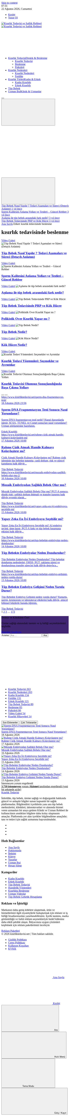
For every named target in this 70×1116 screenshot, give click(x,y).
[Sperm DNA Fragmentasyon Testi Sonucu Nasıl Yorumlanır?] (35, 728)
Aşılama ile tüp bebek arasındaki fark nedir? (32, 292)
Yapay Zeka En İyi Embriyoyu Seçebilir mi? (25, 759)
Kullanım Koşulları (18, 945)
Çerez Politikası (16, 942)
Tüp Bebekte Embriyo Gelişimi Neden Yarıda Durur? (30, 777)
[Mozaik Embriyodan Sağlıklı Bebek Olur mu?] (27, 747)
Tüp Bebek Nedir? (14, 332)
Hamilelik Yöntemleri (19, 887)
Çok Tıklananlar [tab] (29, 722)
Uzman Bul (24, 91)
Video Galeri (8, 240)
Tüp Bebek (14, 88)
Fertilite (19, 76)
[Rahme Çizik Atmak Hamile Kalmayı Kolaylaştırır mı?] (32, 737)
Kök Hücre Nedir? (14, 345)
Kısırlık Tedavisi (27, 58)
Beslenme (20, 64)
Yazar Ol (13, 17)
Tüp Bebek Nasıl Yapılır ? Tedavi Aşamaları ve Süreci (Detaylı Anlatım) (34, 255)
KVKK (12, 948)
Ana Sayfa (7, 223)
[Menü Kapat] (2, 98)
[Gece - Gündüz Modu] (26, 149)
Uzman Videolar (17, 893)
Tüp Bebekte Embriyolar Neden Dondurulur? (25, 768)
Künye (11, 856)
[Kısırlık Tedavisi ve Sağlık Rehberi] (21, 25)
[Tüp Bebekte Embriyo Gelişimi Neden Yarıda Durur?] (31, 774)
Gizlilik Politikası (17, 939)
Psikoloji (19, 67)
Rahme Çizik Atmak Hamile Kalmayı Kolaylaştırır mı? (30, 740)
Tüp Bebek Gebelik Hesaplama (25, 896)
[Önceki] (2, 394)
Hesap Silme (15, 865)
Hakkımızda (14, 850)
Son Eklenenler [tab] (10, 722)
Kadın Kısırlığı (23, 82)
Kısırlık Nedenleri (17, 70)
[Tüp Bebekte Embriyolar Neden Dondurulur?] (27, 765)
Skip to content (9, 2)
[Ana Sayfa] (26, 52)
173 (13, 611)
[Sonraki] (6, 394)
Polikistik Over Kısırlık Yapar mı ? (25, 318)
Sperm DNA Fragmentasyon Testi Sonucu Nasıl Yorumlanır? (34, 731)
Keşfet (11, 14)
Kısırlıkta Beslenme (18, 890)
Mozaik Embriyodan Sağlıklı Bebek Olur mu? (26, 750)
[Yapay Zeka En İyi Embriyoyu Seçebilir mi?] (26, 756)
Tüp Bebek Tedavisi (12, 469)
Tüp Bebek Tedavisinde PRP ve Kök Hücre (31, 305)
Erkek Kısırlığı (23, 85)
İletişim (12, 853)
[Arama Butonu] (28, 190)
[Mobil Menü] (28, 112)
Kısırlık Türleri (24, 79)
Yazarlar (12, 859)
